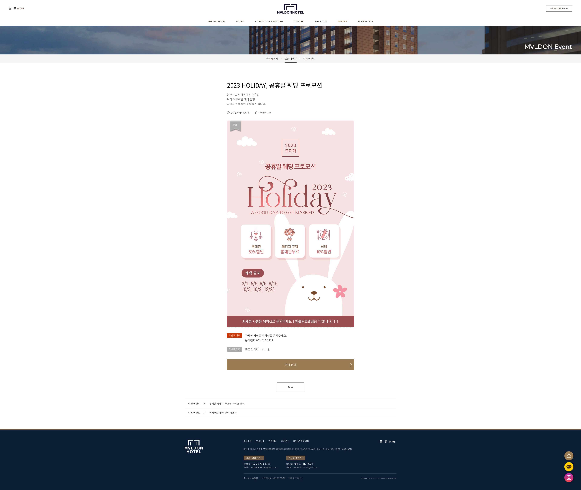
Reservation (559, 8)
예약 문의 (290, 365)
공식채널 (20, 8)
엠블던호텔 (290, 8)
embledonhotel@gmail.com (264, 467)
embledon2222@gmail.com (306, 467)
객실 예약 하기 (294, 457)
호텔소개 (247, 441)
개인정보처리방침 (301, 441)
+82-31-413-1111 (260, 464)
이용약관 (285, 441)
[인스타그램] (10, 8)
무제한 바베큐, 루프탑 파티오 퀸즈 (226, 403)
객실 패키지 (272, 58)
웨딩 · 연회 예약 (253, 457)
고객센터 (272, 441)
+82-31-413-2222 (303, 464)
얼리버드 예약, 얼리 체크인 (223, 412)
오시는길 (260, 441)
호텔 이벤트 (291, 58)
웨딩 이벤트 (309, 58)
